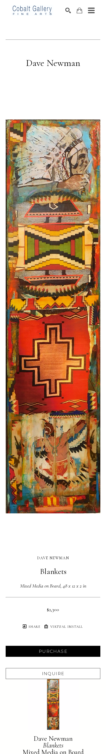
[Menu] (91, 10)
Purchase (53, 651)
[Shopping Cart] (79, 10)
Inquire (53, 673)
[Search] (68, 10)
